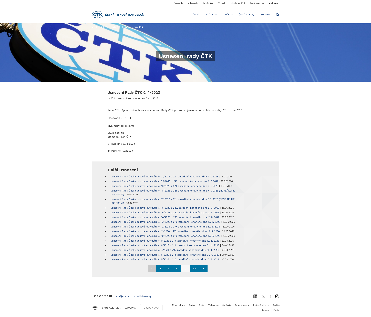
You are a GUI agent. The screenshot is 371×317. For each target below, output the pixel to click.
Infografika (208, 3)
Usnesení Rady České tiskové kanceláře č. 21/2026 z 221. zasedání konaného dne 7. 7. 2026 (164, 176)
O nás (226, 14)
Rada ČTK (115, 27)
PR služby (222, 3)
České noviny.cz (256, 3)
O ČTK (104, 27)
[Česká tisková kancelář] (101, 14)
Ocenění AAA (151, 307)
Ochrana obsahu (242, 305)
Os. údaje (226, 305)
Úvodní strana (178, 305)
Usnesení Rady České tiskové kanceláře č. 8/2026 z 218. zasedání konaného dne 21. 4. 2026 (164, 245)
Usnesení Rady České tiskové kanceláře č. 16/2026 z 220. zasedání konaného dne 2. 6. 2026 (164, 207)
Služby (209, 14)
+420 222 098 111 (102, 296)
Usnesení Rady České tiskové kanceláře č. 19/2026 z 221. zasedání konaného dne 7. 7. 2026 (164, 186)
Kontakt (265, 14)
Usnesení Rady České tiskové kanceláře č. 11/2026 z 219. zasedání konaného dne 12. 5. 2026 (165, 231)
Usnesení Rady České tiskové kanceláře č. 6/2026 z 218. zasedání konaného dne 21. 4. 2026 (164, 254)
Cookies (276, 305)
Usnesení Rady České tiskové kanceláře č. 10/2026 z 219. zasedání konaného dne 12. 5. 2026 (165, 235)
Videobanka (193, 3)
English (276, 310)
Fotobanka (178, 3)
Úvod (196, 14)
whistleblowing (142, 296)
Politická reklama (261, 305)
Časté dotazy (246, 14)
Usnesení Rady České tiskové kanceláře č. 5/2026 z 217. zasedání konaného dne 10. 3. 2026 (164, 259)
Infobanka (273, 3)
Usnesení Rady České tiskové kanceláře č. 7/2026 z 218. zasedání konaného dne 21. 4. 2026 (164, 250)
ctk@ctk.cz (122, 296)
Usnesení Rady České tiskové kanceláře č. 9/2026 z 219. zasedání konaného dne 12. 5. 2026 (164, 240)
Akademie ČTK (238, 3)
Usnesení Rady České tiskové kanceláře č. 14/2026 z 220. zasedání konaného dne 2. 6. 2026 (165, 217)
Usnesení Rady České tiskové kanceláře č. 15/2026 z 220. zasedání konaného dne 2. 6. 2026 (164, 212)
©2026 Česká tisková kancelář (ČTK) (119, 308)
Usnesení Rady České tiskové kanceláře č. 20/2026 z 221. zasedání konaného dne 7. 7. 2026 (164, 181)
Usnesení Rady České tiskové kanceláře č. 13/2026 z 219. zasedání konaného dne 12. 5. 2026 (165, 221)
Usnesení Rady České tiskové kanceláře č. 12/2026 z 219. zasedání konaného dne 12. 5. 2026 (165, 226)
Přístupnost (213, 305)
